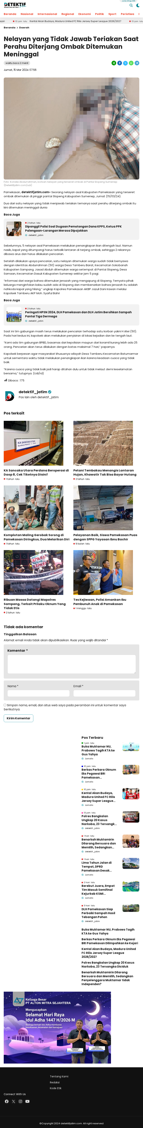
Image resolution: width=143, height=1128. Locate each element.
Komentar (17, 650)
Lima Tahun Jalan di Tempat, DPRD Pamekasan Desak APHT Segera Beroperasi (97, 866)
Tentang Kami (59, 1076)
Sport (112, 14)
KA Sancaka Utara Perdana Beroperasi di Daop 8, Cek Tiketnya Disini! (36, 472)
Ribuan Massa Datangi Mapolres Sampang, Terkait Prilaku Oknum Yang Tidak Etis (35, 604)
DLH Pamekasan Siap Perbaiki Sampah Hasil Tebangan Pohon (98, 913)
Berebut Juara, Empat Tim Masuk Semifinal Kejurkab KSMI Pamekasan (98, 890)
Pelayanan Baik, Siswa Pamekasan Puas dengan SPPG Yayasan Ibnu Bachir (105, 537)
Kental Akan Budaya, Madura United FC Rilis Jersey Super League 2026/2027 (49, 21)
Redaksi (55, 1082)
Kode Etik (55, 1088)
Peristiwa (127, 14)
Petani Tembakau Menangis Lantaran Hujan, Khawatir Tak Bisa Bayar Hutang (104, 472)
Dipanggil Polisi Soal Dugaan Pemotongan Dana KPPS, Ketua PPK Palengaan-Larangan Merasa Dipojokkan (73, 229)
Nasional (27, 14)
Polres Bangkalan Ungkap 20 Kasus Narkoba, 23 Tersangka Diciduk (99, 820)
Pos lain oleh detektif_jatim (39, 397)
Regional (67, 14)
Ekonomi (84, 14)
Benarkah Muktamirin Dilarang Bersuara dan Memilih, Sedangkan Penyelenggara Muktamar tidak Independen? (99, 843)
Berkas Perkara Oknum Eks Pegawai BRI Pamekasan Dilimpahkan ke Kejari (99, 773)
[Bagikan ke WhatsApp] (131, 63)
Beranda (10, 14)
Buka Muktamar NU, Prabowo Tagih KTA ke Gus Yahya (98, 750)
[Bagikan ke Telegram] (136, 63)
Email (78, 686)
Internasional (47, 14)
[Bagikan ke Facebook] (120, 63)
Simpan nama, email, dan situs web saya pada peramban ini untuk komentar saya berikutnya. (65, 707)
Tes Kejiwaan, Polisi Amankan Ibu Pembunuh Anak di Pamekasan (99, 602)
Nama (12, 686)
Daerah (24, 27)
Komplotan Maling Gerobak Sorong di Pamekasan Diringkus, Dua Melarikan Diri (36, 537)
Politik (99, 14)
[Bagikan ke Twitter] (125, 63)
